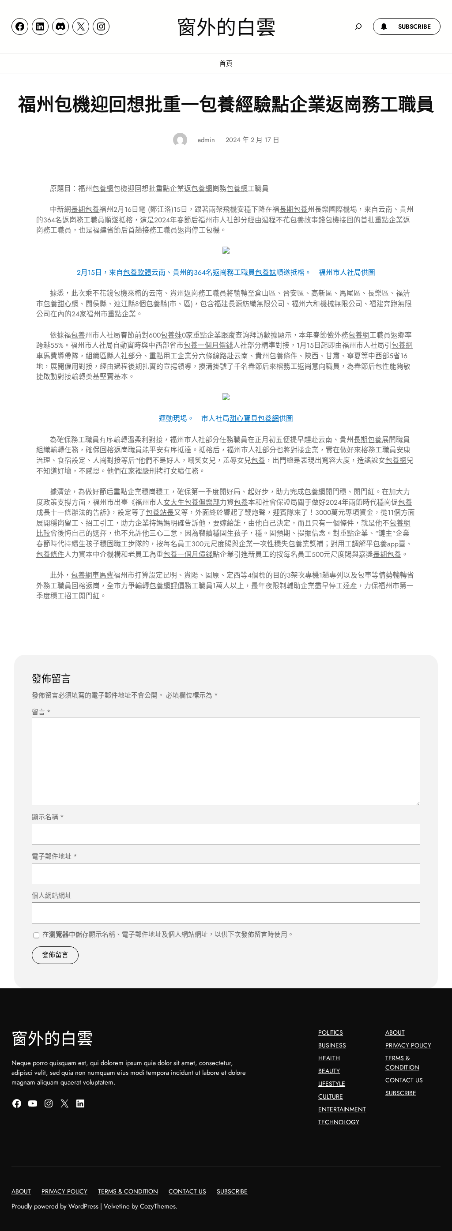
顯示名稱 (48, 817)
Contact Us (404, 1080)
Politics (330, 1032)
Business (332, 1045)
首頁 (226, 63)
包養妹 (265, 272)
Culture (330, 1096)
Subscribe (400, 1092)
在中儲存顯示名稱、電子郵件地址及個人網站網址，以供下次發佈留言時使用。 (168, 934)
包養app (386, 544)
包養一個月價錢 (208, 345)
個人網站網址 (52, 896)
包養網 (102, 189)
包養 (153, 304)
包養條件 (283, 356)
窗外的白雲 (226, 26)
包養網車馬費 (92, 575)
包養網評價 (167, 586)
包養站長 (160, 512)
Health (329, 1058)
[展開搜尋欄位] (358, 26)
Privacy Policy (408, 1045)
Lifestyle (331, 1083)
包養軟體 (137, 272)
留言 (41, 712)
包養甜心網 (61, 304)
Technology (338, 1122)
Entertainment (342, 1109)
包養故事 (304, 220)
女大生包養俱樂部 (191, 502)
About (395, 1032)
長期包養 (85, 209)
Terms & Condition (402, 1063)
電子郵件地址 (54, 856)
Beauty (329, 1070)
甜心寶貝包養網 (254, 418)
